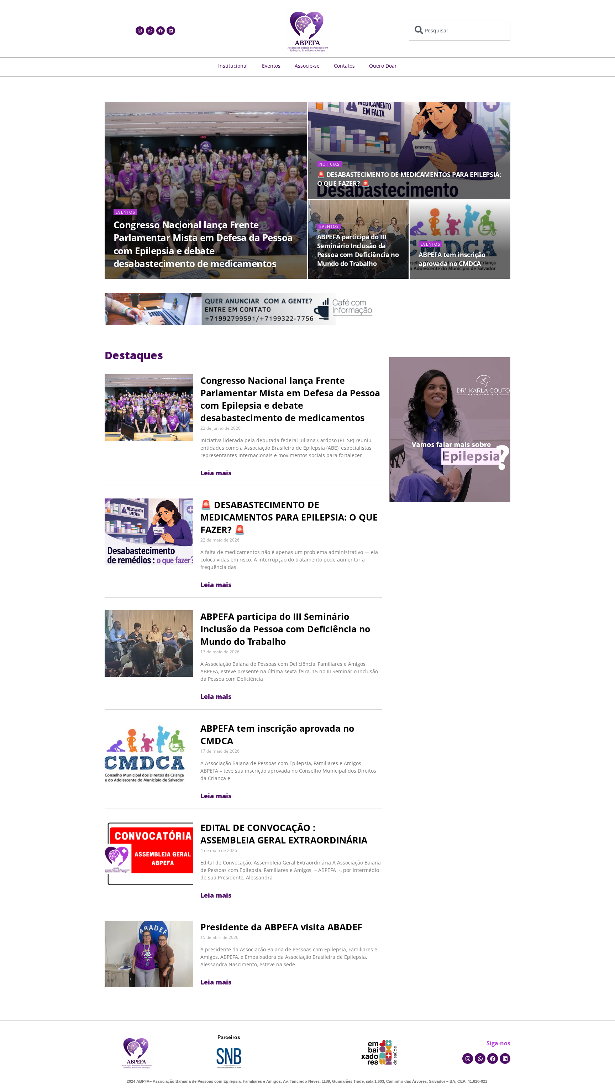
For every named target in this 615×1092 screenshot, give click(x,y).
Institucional (233, 65)
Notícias (329, 164)
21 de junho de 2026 (177, 276)
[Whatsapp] (150, 30)
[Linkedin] (171, 30)
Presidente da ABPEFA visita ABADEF (281, 927)
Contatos (344, 65)
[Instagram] (140, 30)
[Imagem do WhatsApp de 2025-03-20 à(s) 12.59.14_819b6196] (449, 428)
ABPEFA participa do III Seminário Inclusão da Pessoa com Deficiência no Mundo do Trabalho (358, 250)
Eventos (271, 65)
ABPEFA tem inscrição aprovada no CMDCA (452, 259)
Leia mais (216, 473)
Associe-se (307, 65)
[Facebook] (160, 30)
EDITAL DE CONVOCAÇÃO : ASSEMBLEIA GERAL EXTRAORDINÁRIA (283, 833)
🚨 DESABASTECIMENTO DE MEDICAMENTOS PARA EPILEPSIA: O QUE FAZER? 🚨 (289, 516)
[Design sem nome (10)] (241, 308)
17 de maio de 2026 (335, 276)
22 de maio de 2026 (335, 196)
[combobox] (459, 31)
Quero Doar (383, 65)
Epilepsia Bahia (133, 276)
